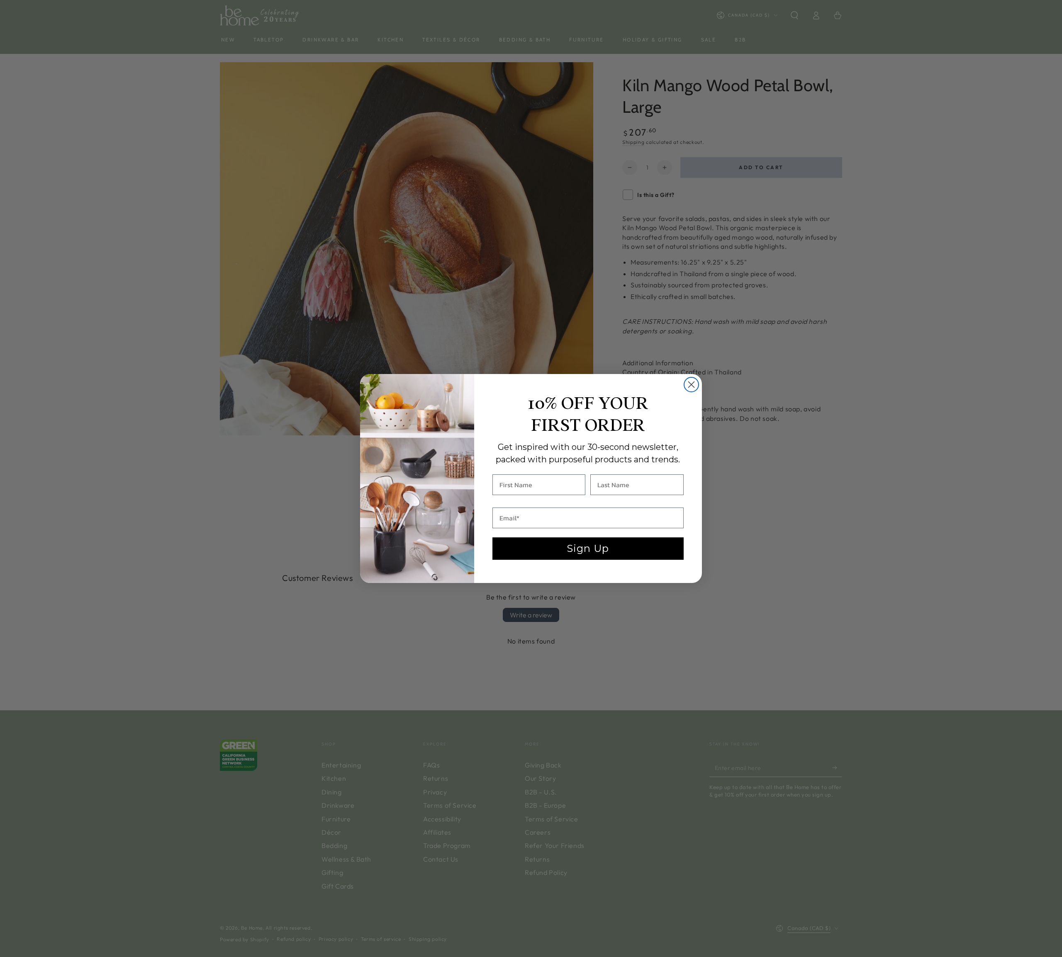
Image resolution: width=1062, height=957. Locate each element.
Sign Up (588, 548)
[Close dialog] (691, 384)
